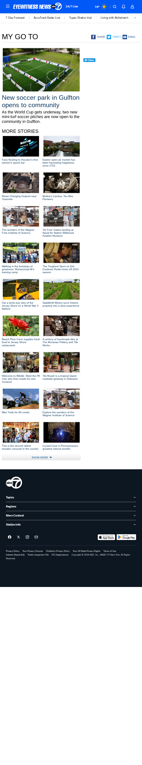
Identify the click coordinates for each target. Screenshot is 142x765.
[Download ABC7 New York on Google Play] (126, 537)
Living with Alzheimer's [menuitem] (114, 17)
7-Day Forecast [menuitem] (15, 17)
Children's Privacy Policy (58, 551)
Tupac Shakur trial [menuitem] (80, 17)
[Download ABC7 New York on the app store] (106, 537)
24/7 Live (72, 6)
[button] (8, 6)
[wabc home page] (14, 483)
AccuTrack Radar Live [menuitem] (47, 17)
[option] (20, 17)
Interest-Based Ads (15, 555)
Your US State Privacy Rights (86, 551)
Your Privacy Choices (32, 551)
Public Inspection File (38, 555)
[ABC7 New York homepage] (37, 7)
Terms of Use (109, 551)
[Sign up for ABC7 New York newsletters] (36, 537)
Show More (40, 457)
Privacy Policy (12, 551)
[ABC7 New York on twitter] (18, 537)
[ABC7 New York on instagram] (27, 537)
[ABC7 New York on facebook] (9, 537)
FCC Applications (60, 555)
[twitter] (89, 66)
